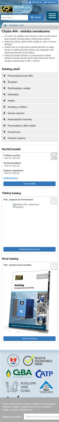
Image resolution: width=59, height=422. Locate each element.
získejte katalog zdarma (29, 249)
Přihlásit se (36, 2)
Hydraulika (13, 94)
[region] (29, 409)
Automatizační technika (20, 119)
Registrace (52, 2)
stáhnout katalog (29, 338)
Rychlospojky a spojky (19, 88)
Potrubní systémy (17, 138)
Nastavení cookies (11, 416)
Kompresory (14, 132)
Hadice (11, 100)
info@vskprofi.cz (10, 178)
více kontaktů (29, 184)
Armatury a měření (17, 107)
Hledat (37, 17)
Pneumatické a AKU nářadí (22, 125)
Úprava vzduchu (16, 113)
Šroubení (12, 82)
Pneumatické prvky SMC (20, 75)
